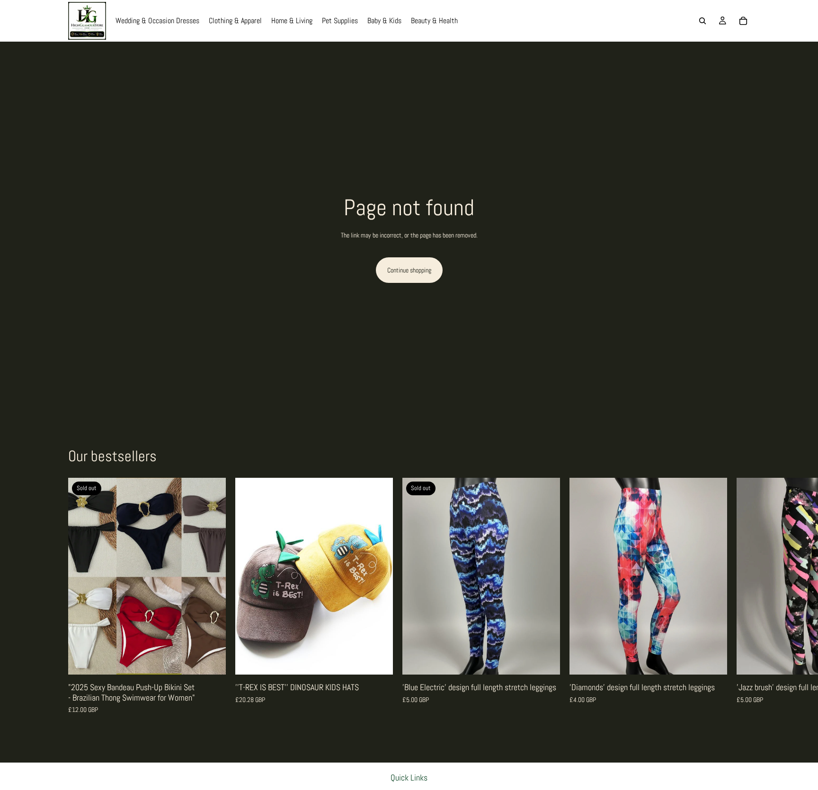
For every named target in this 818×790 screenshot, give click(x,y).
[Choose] (378, 660)
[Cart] (743, 20)
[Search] (702, 20)
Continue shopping (409, 270)
